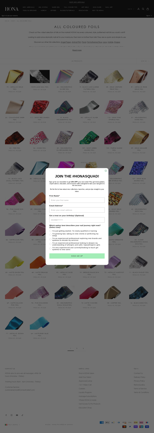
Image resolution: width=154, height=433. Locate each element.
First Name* (54, 196)
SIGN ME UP (77, 256)
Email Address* (56, 206)
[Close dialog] (106, 171)
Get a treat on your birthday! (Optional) (66, 215)
